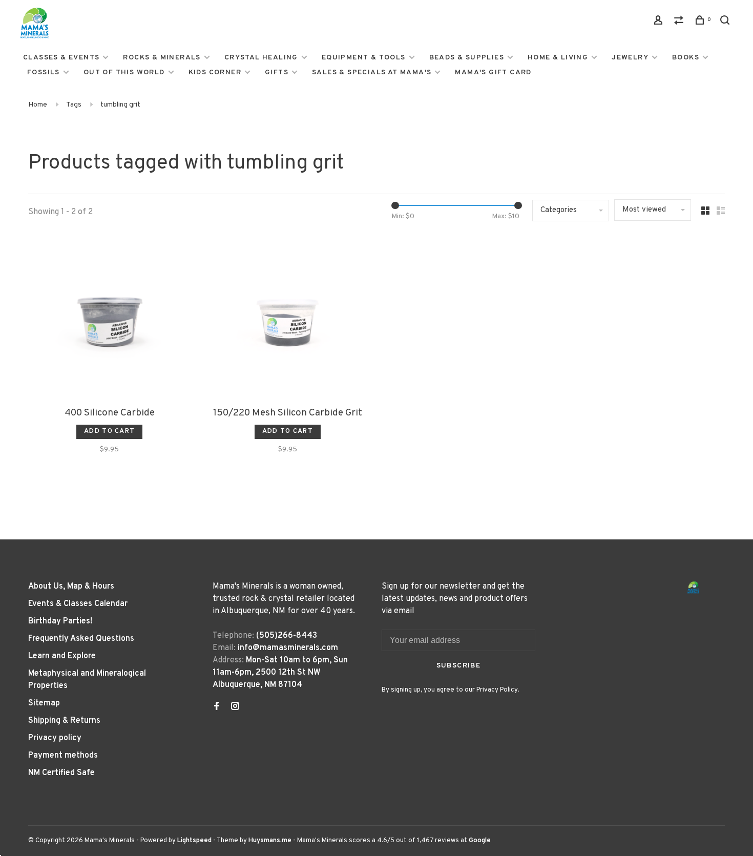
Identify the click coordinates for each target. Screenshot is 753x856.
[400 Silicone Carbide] (109, 318)
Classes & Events (61, 57)
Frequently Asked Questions (81, 639)
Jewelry (630, 57)
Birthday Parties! (60, 621)
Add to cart (109, 431)
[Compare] (680, 22)
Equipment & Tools (364, 57)
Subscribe (458, 665)
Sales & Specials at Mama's (371, 72)
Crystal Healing (261, 57)
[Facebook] (217, 707)
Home (37, 104)
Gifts (276, 72)
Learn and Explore (62, 656)
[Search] (726, 22)
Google (480, 841)
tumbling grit (120, 104)
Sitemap (44, 703)
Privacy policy (54, 738)
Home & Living (558, 57)
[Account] (660, 22)
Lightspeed (194, 841)
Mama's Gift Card (493, 72)
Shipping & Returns (64, 721)
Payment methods (63, 755)
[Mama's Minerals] (693, 587)
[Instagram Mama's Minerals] (235, 707)
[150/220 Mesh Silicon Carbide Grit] (287, 318)
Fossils (43, 72)
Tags (73, 104)
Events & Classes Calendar (78, 604)
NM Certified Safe (61, 773)
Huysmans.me (270, 841)
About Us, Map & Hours (71, 586)
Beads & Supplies (466, 57)
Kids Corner (215, 72)
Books (685, 57)
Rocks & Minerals (161, 57)
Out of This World (124, 72)
